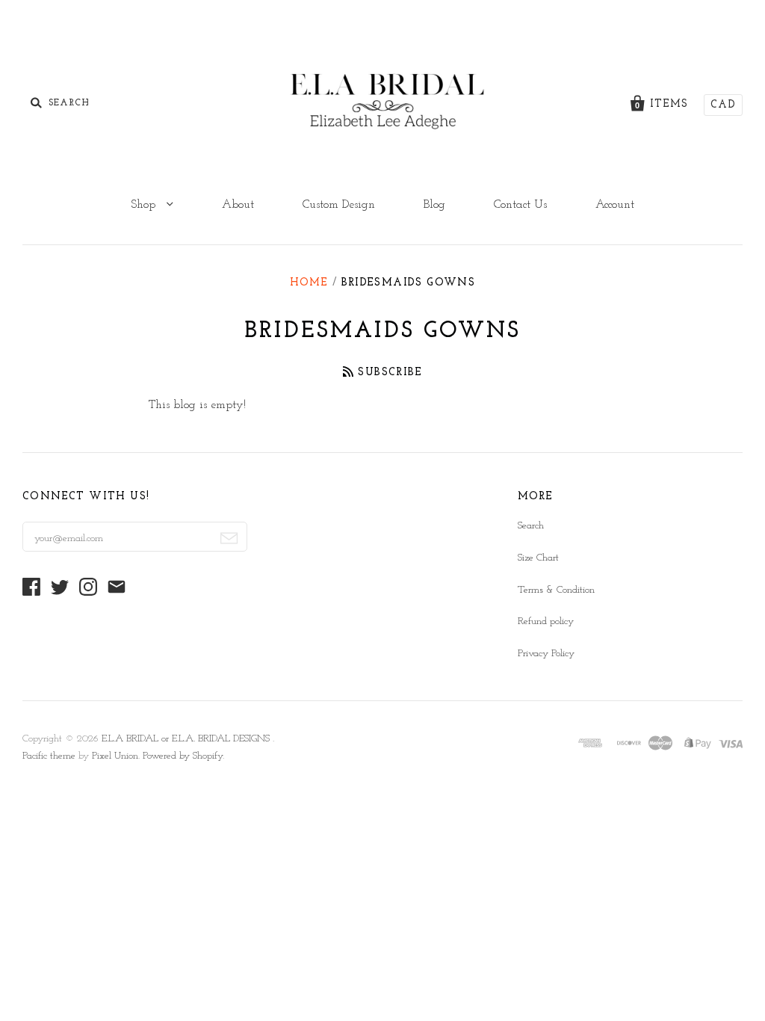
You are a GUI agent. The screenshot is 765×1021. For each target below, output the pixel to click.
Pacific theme (48, 756)
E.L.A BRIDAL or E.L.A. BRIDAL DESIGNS (187, 738)
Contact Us (520, 205)
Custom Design (339, 205)
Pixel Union (115, 756)
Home (309, 283)
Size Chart (538, 558)
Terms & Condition (556, 590)
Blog (434, 205)
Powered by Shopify (183, 756)
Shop (145, 205)
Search (531, 525)
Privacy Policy (546, 653)
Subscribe (390, 372)
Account (614, 205)
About (238, 205)
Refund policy (546, 621)
